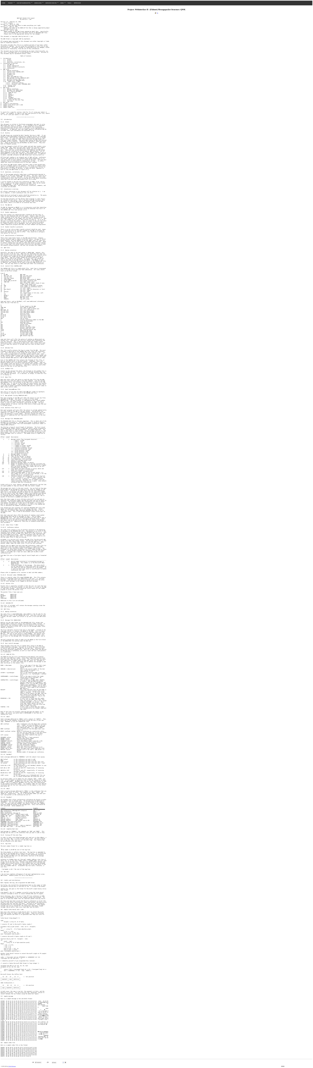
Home (3, 3)
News (62, 3)
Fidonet (10, 3)
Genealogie (38, 3)
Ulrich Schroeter (12, 1066)
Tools (69, 3)
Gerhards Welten (51, 3)
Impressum (77, 3)
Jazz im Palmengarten (24, 3)
